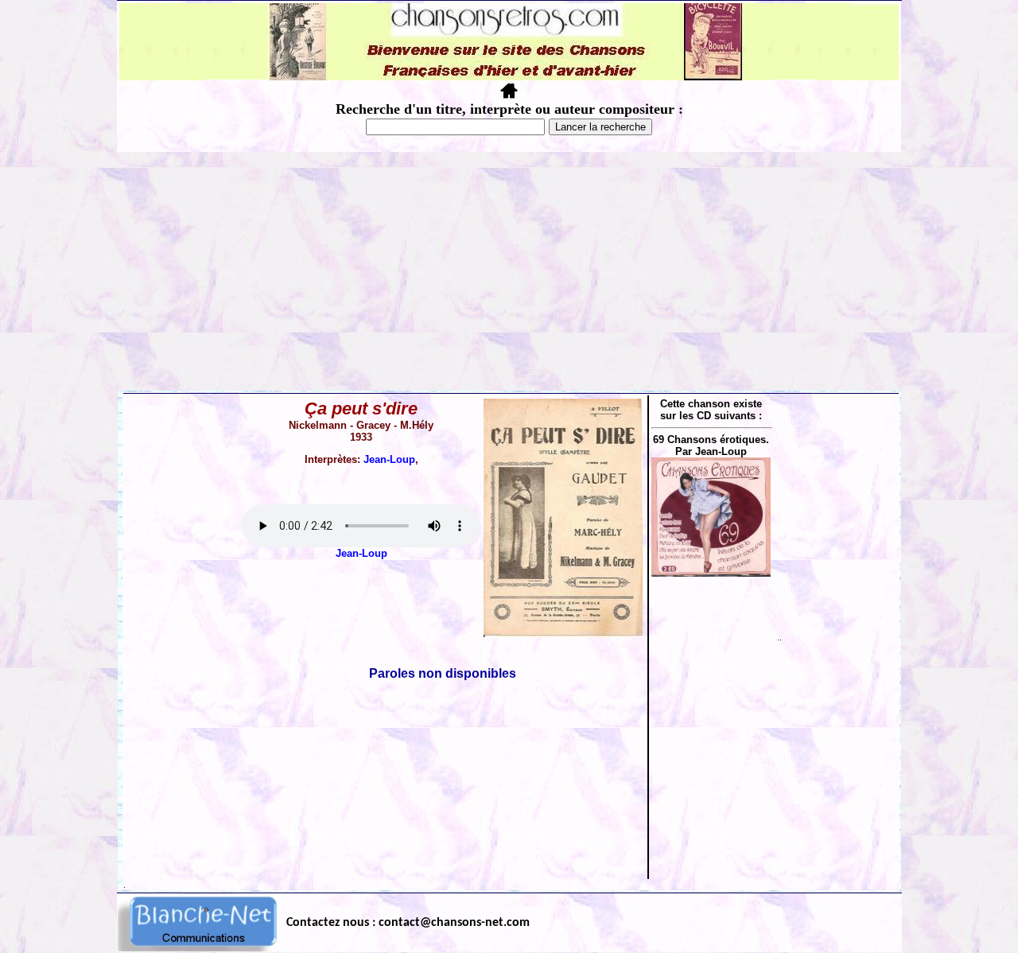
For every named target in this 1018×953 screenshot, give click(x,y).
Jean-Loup (389, 459)
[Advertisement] (509, 271)
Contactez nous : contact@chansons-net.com (408, 922)
